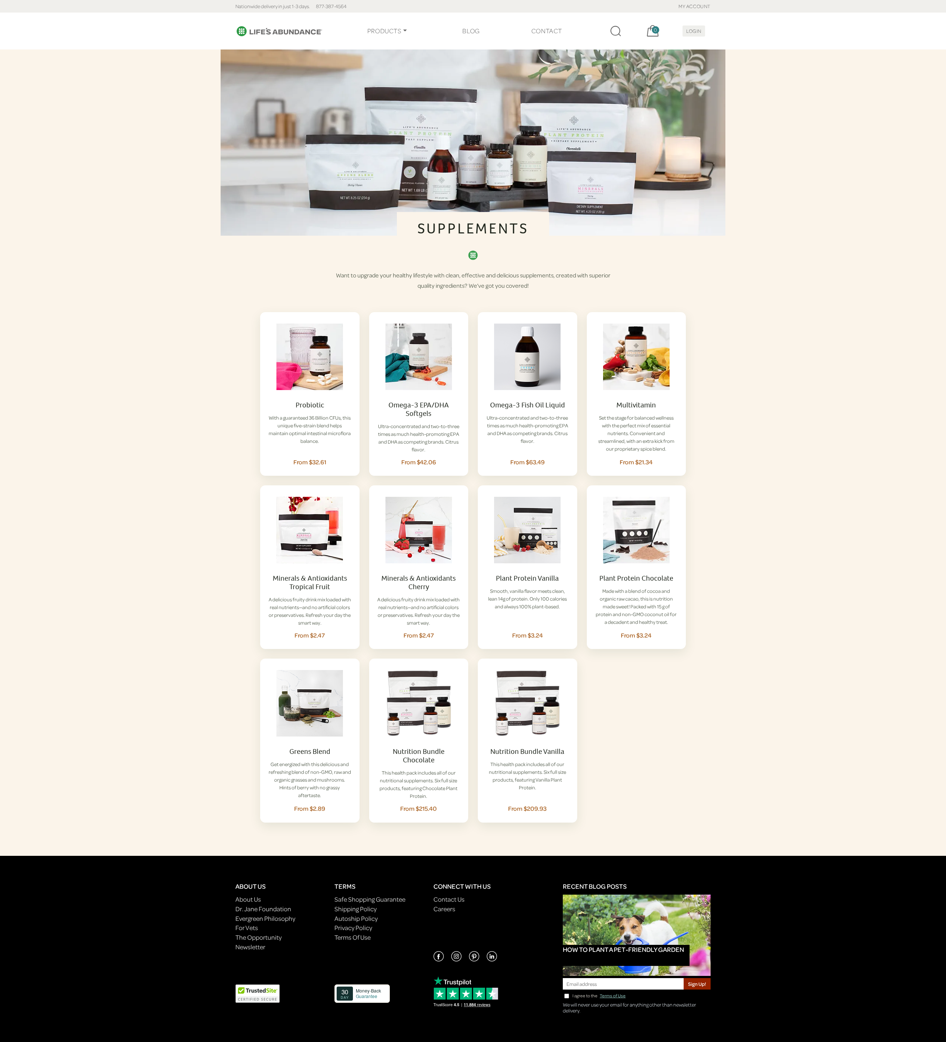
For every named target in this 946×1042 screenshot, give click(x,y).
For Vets (246, 927)
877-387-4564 (331, 6)
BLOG (470, 30)
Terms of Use (613, 996)
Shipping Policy (355, 908)
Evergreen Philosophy (265, 918)
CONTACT (546, 30)
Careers (444, 908)
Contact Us (449, 899)
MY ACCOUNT (694, 6)
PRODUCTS (384, 30)
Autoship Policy (356, 918)
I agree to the (599, 996)
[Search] (615, 31)
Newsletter (250, 947)
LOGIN (693, 30)
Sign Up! (697, 983)
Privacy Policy (353, 927)
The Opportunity (258, 937)
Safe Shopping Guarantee (369, 899)
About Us (248, 899)
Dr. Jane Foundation (263, 908)
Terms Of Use (352, 937)
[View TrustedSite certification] (257, 992)
